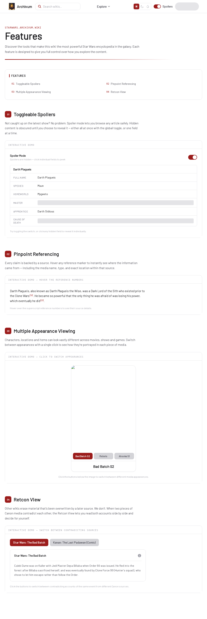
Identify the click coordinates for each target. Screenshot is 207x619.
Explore (102, 6)
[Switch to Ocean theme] (148, 6)
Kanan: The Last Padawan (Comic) (74, 542)
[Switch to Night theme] (142, 6)
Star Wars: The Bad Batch (29, 542)
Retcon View (116, 91)
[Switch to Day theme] (136, 6)
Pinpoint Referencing (121, 83)
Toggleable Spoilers (26, 83)
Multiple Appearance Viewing (31, 91)
